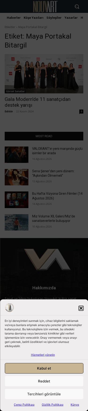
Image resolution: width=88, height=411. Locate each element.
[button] (81, 308)
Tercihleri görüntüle (44, 394)
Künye (75, 404)
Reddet (44, 381)
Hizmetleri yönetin (43, 354)
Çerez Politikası (24, 404)
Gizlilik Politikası (52, 404)
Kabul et (44, 368)
